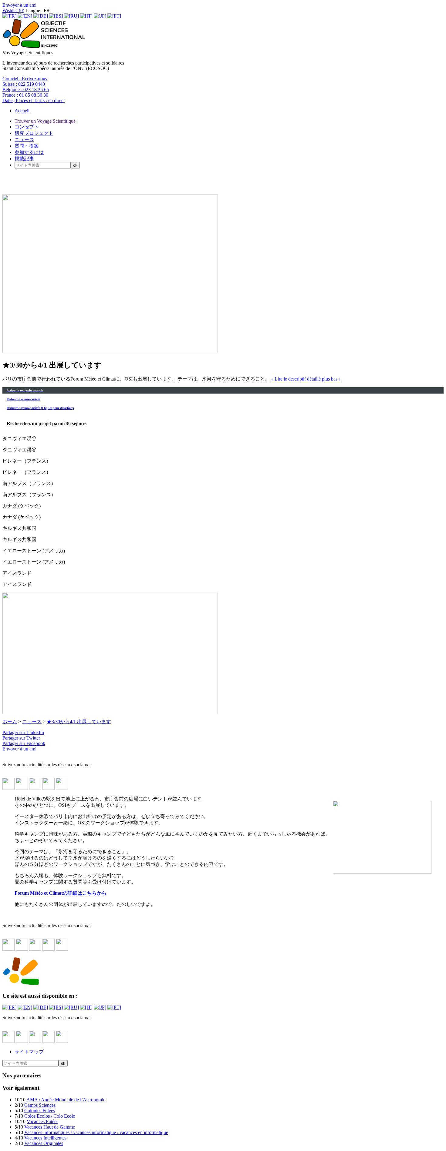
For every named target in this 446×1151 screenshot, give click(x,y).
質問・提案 (27, 145)
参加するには (29, 152)
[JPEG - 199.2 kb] (382, 872)
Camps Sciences (40, 1105)
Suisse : (23, 84)
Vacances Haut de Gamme (49, 1126)
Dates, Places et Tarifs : (33, 100)
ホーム (9, 721)
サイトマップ (29, 1051)
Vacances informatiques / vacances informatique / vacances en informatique (96, 1132)
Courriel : (24, 78)
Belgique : (25, 89)
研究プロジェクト (34, 133)
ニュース (24, 139)
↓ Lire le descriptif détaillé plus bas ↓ (306, 378)
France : (25, 95)
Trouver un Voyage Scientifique (45, 121)
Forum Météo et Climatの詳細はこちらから (60, 893)
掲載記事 (24, 158)
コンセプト (27, 126)
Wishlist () (13, 10)
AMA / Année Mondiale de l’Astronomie (65, 1099)
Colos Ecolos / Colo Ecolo (49, 1116)
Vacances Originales (43, 1143)
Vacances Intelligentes (45, 1137)
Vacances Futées (42, 1121)
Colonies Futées (39, 1110)
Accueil (22, 110)
